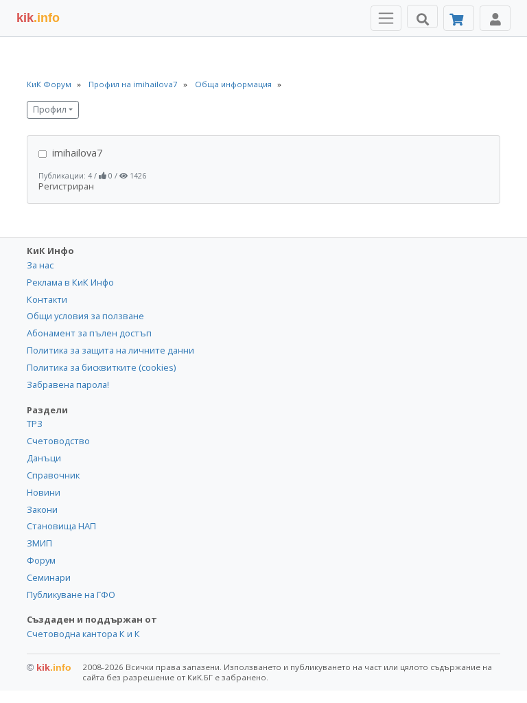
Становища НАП (61, 526)
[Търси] (422, 16)
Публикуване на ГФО (71, 594)
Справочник (53, 475)
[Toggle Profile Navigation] (495, 18)
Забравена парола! (68, 384)
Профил (50, 109)
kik (49, 667)
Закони (42, 509)
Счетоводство (58, 441)
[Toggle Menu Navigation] (386, 18)
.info (38, 18)
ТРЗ (35, 423)
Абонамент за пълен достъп (89, 333)
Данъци (44, 458)
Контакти (47, 299)
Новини (43, 492)
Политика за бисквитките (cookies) (101, 367)
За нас (40, 265)
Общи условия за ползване (85, 316)
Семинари (49, 577)
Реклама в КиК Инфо (70, 282)
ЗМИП (39, 543)
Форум (41, 560)
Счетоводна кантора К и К (83, 633)
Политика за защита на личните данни (110, 350)
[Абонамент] (458, 18)
